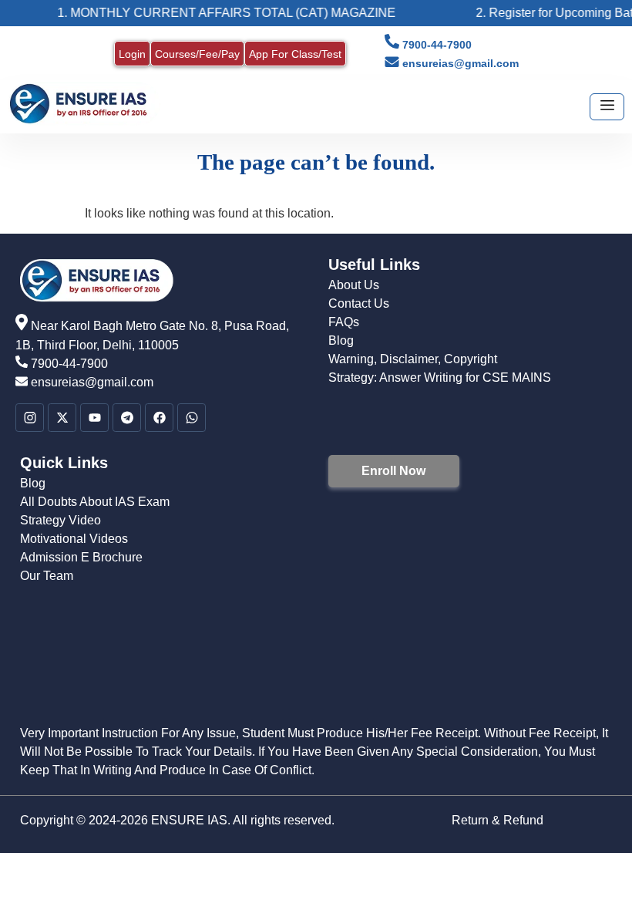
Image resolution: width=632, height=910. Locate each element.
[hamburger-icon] (607, 106)
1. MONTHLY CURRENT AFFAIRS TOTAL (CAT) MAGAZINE (218, 12)
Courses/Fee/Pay (197, 54)
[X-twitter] (62, 417)
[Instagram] (29, 417)
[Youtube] (94, 417)
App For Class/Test (295, 54)
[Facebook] (159, 417)
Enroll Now (393, 470)
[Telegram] (127, 417)
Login (132, 54)
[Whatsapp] (191, 417)
